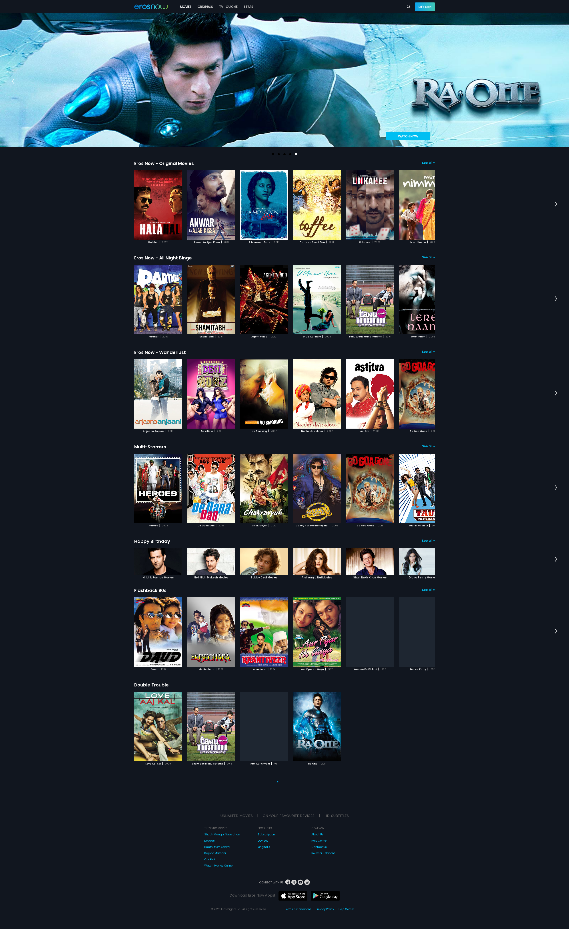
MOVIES (186, 6)
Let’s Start (425, 7)
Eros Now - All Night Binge (163, 258)
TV (221, 6)
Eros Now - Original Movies (164, 163)
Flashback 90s (150, 590)
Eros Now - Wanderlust (160, 352)
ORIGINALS (206, 6)
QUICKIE (232, 6)
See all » (428, 163)
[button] (273, 154)
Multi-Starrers (150, 447)
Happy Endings (151, 874)
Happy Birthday (152, 541)
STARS (248, 6)
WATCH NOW (408, 136)
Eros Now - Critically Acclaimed (169, 779)
